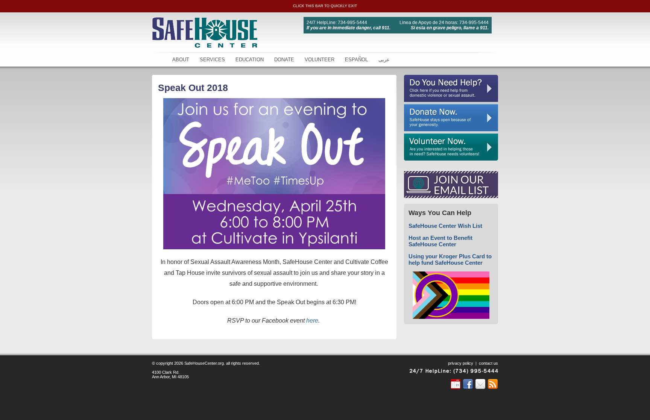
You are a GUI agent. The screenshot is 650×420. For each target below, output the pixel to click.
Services (212, 59)
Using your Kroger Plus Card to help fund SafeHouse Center (450, 259)
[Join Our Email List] (451, 196)
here (312, 320)
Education (249, 59)
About (180, 59)
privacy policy (460, 363)
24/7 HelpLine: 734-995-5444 (337, 22)
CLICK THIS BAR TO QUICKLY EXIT (325, 6)
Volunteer (319, 59)
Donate (284, 59)
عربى (384, 59)
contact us (488, 363)
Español (356, 59)
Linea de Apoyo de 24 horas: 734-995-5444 (444, 22)
